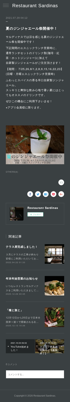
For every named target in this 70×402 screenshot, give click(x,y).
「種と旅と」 (14, 310)
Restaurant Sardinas (35, 5)
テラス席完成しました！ (22, 246)
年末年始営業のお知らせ (22, 278)
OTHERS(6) (12, 171)
